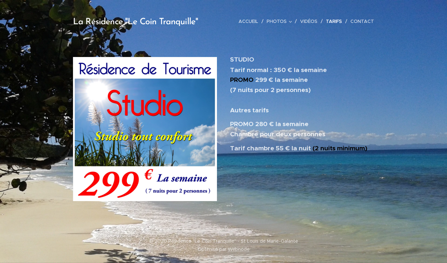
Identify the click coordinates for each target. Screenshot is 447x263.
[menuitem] (250, 21)
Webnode (239, 249)
